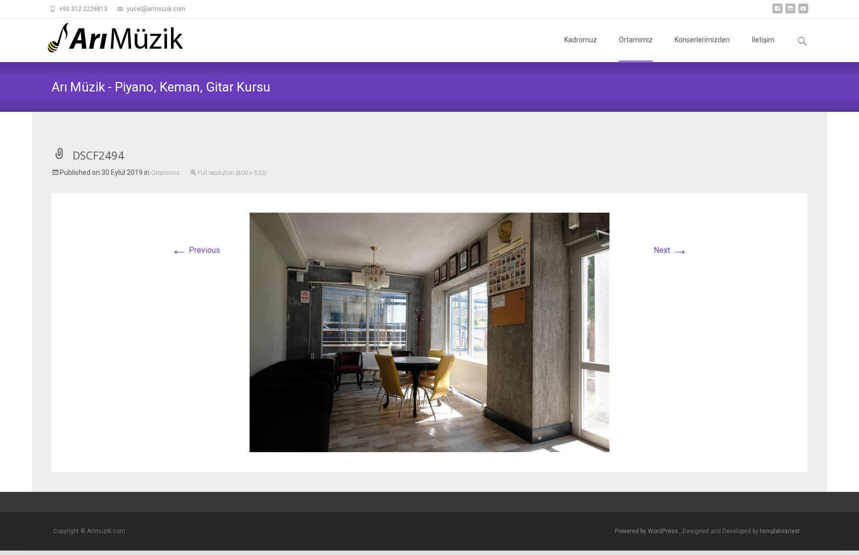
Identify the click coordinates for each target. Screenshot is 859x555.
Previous (195, 250)
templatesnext (780, 531)
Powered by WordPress (647, 531)
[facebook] (777, 12)
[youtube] (803, 12)
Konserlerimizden (702, 40)
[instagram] (790, 12)
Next (671, 250)
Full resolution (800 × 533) (231, 172)
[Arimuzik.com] (107, 38)
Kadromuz (580, 40)
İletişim (763, 40)
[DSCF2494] (429, 331)
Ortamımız (636, 40)
